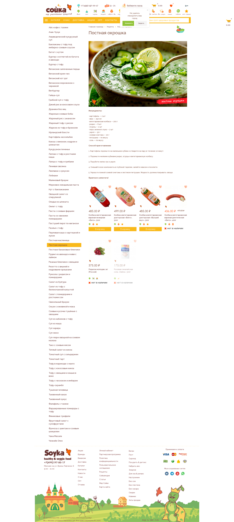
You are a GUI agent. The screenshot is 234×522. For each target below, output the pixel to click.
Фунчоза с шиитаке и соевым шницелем (64, 430)
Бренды (81, 454)
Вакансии (82, 458)
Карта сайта (104, 487)
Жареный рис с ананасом (62, 118)
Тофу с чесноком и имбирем (63, 380)
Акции (91, 20)
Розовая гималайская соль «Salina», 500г (123, 270)
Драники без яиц (57, 109)
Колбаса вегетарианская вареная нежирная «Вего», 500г (100, 217)
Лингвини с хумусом (59, 171)
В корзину (100, 229)
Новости (81, 473)
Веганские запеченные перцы (64, 69)
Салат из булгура (57, 282)
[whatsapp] (183, 473)
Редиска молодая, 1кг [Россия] (98, 270)
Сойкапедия (104, 476)
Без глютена (134, 485)
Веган (131, 451)
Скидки (132, 493)
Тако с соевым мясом (60, 345)
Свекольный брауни (59, 302)
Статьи (102, 479)
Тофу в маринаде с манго (62, 363)
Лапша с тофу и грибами (61, 161)
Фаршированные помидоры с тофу (64, 410)
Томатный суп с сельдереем (63, 354)
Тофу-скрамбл (56, 385)
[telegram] (172, 473)
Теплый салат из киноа (60, 350)
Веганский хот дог (58, 78)
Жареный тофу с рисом (61, 123)
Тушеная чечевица (58, 390)
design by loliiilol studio (150, 520)
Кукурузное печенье (59, 149)
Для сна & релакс (136, 474)
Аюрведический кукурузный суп (63, 38)
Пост (131, 455)
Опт (100, 20)
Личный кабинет (106, 451)
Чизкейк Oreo (56, 441)
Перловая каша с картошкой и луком (64, 234)
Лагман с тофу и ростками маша (62, 155)
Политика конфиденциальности (108, 459)
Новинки (132, 496)
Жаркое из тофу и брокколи (63, 128)
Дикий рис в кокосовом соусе (64, 104)
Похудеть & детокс (137, 462)
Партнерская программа (110, 454)
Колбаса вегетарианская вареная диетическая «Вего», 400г (176, 217)
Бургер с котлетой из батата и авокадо (64, 58)
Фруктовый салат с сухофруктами (58, 422)
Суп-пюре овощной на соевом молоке (64, 339)
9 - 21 (112, 5)
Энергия (132, 470)
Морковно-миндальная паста (64, 185)
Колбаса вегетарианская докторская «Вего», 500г (125, 217)
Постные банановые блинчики (64, 249)
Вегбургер (54, 90)
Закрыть (141, 23)
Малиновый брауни (58, 180)
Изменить (129, 23)
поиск (185, 20)
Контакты (111, 20)
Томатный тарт (57, 359)
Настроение (134, 477)
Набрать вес (134, 466)
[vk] (167, 473)
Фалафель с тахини (58, 404)
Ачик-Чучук (54, 32)
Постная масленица (59, 240)
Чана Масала (55, 436)
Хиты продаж (134, 500)
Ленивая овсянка (57, 166)
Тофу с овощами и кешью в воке (62, 374)
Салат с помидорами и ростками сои (60, 296)
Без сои (132, 481)
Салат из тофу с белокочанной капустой (61, 288)
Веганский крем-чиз (59, 73)
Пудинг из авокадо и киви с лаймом (62, 255)
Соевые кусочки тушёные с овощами (63, 312)
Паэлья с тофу (56, 228)
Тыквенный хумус (58, 399)
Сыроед (132, 458)
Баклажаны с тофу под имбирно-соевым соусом (62, 46)
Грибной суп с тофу (59, 100)
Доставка (78, 20)
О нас (66, 20)
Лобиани (53, 175)
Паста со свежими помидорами (58, 217)
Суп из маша (55, 323)
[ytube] (177, 473)
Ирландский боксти (59, 132)
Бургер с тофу (56, 64)
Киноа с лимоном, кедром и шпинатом (63, 143)
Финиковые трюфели (59, 416)
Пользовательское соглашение (107, 466)
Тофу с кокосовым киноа (61, 368)
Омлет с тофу (56, 206)
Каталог (55, 20)
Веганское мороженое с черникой (61, 84)
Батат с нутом (56, 52)
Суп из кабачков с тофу (61, 319)
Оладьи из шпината (59, 202)
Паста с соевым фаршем (61, 211)
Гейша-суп (54, 95)
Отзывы (81, 485)
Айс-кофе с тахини (58, 27)
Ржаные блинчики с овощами (64, 262)
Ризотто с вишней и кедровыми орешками (60, 268)
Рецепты (103, 472)
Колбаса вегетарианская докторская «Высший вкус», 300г (150, 217)
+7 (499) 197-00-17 (89, 5)
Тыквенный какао (58, 394)
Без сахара (134, 489)
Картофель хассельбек (61, 137)
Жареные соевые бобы (61, 114)
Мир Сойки (103, 483)
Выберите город (134, 6)
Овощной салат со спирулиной (58, 195)
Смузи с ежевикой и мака (62, 306)
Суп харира (54, 328)
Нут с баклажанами (59, 189)
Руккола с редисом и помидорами (59, 276)
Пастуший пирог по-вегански (64, 223)
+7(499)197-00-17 (54, 462)
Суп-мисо (54, 333)
